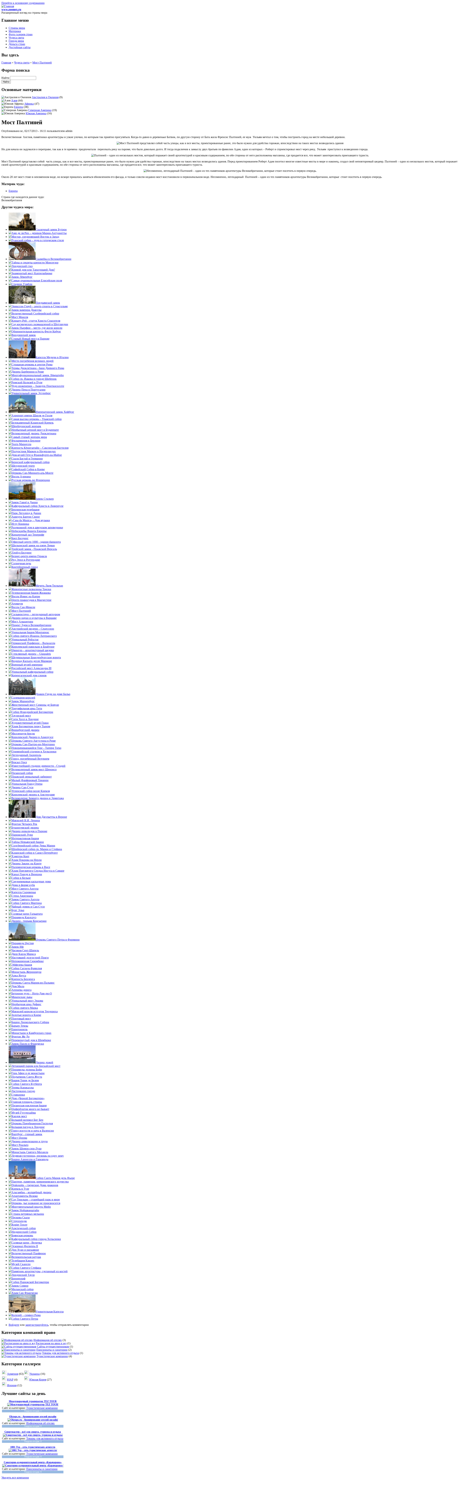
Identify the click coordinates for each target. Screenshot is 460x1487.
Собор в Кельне (21, 877)
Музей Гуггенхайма (24, 1112)
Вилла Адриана (21, 476)
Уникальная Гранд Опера (27, 783)
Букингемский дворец (25, 827)
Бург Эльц (18, 910)
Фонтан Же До (20, 1036)
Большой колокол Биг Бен (27, 1119)
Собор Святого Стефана (26, 1267)
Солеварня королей (23, 697)
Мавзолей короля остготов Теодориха (35, 1011)
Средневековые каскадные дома (31, 881)
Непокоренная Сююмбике (28, 961)
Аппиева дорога (21, 989)
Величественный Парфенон (29, 1253)
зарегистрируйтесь (36, 1324)
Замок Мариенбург (23, 701)
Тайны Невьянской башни (28, 841)
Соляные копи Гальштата (27, 913)
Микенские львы (22, 997)
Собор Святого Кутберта (27, 1083)
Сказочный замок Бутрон (51, 229)
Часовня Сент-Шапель (25, 950)
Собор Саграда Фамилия (27, 968)
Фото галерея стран (21, 34)
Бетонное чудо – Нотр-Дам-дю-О (32, 993)
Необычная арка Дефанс (26, 1004)
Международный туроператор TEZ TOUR (33, 1401)
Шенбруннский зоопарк (26, 426)
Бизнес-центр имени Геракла (29, 556)
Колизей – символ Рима (26, 1315)
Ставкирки (18, 1094)
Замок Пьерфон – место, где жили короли (37, 327)
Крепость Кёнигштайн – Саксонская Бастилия (40, 447)
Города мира (16, 40)
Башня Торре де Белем (25, 1080)
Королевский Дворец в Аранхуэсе (32, 737)
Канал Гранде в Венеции (27, 874)
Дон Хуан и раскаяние (25, 1249)
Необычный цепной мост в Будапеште (35, 429)
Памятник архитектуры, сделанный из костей (40, 1271)
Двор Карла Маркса (24, 953)
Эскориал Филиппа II (25, 1246)
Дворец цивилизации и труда (30, 1141)
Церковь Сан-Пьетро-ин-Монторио (33, 744)
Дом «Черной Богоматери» (28, 1098)
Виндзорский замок (24, 335)
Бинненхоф (18, 1278)
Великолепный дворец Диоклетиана (34, 433)
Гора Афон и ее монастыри (28, 1073)
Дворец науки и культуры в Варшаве (34, 617)
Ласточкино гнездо (23, 1091)
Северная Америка (39, 110)
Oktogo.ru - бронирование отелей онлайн (32, 1416)
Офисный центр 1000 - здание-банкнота (36, 541)
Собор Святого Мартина (27, 903)
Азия (14, 100)
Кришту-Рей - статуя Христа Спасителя (36, 320)
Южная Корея (37, 1379)
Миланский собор (23, 1289)
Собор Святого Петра (25, 1318)
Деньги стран (17, 44)
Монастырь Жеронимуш (26, 971)
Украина (34, 1373)
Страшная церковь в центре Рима (32, 364)
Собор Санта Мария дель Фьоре (55, 1178)
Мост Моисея (20, 317)
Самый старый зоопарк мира (29, 437)
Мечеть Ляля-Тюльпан (49, 585)
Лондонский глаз (22, 266)
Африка (29, 103)
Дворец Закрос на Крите (27, 863)
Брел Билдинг (20, 538)
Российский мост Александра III (31, 668)
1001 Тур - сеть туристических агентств (32, 1447)
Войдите (14, 1324)
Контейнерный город (25, 566)
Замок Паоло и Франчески (28, 1043)
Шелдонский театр (23, 465)
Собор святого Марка (25, 1007)
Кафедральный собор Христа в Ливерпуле (37, 505)
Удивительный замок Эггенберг (31, 393)
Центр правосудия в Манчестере (31, 600)
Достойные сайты (20, 47)
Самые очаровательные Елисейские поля (37, 280)
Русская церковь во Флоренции (31, 480)
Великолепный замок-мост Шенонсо (34, 769)
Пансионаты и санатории (52, 1349)
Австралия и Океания (45, 97)
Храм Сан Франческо (25, 1292)
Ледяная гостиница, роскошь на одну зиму (38, 1155)
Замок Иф (18, 946)
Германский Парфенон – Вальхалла (33, 643)
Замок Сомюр (20, 1285)
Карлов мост (19, 1116)
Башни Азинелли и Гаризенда (30, 1159)
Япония (12, 1385)
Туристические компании (52, 1356)
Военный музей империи (27, 664)
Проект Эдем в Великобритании (31, 625)
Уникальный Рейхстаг (25, 639)
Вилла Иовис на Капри (26, 596)
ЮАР (10, 1379)
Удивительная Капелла (50, 1311)
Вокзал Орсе (19, 762)
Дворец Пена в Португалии (28, 389)
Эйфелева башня (22, 964)
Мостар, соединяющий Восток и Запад (35, 236)
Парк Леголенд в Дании (26, 513)
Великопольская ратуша (26, 1256)
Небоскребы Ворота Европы (29, 531)
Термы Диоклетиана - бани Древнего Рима (38, 368)
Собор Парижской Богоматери (30, 1282)
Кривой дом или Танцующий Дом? (33, 269)
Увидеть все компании (15, 1477)
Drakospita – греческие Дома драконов (35, 1185)
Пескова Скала (21, 1217)
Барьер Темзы (20, 1025)
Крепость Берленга (23, 979)
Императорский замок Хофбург (55, 411)
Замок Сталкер (45, 498)
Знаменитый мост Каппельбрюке (32, 273)
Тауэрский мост (21, 715)
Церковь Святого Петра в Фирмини (58, 939)
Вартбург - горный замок (27, 1134)
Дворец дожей (44, 1062)
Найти (5, 77)
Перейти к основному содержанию (23, 2)
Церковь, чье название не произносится (36, 1203)
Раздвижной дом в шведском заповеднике (37, 527)
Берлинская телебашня (25, 509)
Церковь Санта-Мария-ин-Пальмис (33, 982)
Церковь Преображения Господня (32, 1123)
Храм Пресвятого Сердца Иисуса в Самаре (38, 870)
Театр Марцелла (21, 444)
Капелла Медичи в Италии (52, 357)
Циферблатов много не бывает (30, 1109)
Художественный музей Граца (30, 722)
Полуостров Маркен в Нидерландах (34, 451)
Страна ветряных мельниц (28, 1213)
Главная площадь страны (27, 1101)
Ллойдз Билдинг (22, 552)
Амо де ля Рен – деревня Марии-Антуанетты (39, 233)
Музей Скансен (21, 1264)
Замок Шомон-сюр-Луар (27, 1148)
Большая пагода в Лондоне (28, 1127)
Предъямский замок (48, 302)
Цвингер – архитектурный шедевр (33, 650)
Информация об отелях (47, 1340)
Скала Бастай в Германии (27, 458)
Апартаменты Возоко (25, 1195)
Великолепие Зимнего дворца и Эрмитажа (38, 798)
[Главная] (7, 6)
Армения (12, 1373)
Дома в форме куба (23, 885)
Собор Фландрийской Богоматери (32, 712)
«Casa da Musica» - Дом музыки (31, 520)
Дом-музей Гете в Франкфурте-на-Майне (37, 454)
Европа (18, 106)
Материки (15, 31)
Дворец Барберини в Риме (28, 371)
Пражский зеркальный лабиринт (32, 776)
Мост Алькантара (22, 621)
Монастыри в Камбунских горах (31, 1032)
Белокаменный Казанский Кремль (33, 422)
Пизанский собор (22, 773)
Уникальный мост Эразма (27, 1000)
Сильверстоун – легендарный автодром (36, 614)
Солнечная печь (21, 563)
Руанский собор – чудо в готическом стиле (38, 240)
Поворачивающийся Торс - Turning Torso (36, 747)
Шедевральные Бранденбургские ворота (36, 657)
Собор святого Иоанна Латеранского (34, 635)
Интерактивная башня (25, 838)
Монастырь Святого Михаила (30, 1152)
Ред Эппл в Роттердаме (26, 559)
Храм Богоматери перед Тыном (31, 726)
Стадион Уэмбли (22, 284)
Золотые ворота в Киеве (26, 1015)
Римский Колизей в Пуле (27, 382)
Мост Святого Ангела (25, 888)
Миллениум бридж (23, 733)
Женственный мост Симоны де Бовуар (35, 704)
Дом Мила (18, 986)
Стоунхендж (19, 1221)
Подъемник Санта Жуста (27, 1076)
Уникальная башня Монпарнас (30, 632)
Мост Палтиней (42, 62)
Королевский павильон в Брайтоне (33, 646)
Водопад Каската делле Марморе (32, 661)
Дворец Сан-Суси (22, 787)
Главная (6, 62)
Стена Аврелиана (22, 895)
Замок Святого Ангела (25, 899)
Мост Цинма (19, 1137)
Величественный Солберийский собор (35, 313)
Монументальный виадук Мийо (31, 1206)
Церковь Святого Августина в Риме (34, 740)
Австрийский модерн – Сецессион (33, 628)
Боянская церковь (22, 1235)
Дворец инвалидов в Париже (29, 831)
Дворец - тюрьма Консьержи (29, 920)
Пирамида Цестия (23, 943)
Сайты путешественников (53, 1346)
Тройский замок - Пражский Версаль (34, 549)
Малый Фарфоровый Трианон (30, 780)
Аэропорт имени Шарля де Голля (32, 415)
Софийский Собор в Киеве (28, 469)
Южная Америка (36, 113)
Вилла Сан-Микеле (23, 607)
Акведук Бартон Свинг (26, 516)
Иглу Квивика (20, 523)
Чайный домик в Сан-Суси (28, 906)
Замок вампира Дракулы (27, 309)
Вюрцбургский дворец (25, 729)
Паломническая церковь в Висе (31, 867)
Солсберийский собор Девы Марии (33, 845)
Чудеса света (16, 37)
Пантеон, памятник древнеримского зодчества (40, 1181)
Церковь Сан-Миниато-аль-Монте (32, 472)
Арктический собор (24, 1228)
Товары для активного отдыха (60, 1353)
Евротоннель (19, 1029)
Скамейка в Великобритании (53, 258)
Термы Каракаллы (23, 1087)
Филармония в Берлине (26, 440)
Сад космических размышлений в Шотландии (40, 324)
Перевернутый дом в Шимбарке (31, 1040)
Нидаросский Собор (24, 1231)
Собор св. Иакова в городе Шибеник (34, 378)
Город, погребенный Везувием (30, 758)
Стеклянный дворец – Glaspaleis (31, 653)
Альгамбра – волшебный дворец (31, 1192)
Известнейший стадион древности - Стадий (38, 765)
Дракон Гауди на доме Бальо (53, 694)
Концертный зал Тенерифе (28, 534)
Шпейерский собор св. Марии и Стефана (37, 849)
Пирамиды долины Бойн (27, 1069)
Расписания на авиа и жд (51, 1343)
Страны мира (17, 27)
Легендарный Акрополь (26, 755)
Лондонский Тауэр (23, 1274)
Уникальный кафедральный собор (32, 671)
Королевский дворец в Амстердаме (33, 794)
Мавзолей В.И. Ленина (26, 820)
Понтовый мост (21, 1018)
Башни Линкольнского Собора (30, 1022)
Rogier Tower (19, 1224)
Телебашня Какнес (23, 1260)
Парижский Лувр (22, 834)
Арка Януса (19, 975)
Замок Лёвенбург (22, 276)
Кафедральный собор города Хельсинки (36, 1239)
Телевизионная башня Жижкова (31, 592)
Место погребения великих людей (33, 360)
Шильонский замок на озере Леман (33, 545)
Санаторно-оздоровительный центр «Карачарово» (33, 1462)
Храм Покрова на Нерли (27, 859)
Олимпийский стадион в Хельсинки (34, 751)
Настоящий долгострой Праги (30, 957)
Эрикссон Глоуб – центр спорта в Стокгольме (40, 306)
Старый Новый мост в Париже (30, 338)
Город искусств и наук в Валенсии (33, 1130)
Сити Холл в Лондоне (25, 719)
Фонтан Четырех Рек (24, 824)
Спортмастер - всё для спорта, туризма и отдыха (32, 1431)
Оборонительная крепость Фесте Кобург (36, 331)
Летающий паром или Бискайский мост (36, 1066)
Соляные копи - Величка (27, 1242)
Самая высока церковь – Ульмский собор (37, 419)
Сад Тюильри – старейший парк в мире (36, 1199)
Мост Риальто (20, 1144)
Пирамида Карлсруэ (24, 917)
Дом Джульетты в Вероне (51, 816)
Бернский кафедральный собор (31, 462)
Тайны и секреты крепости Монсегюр (35, 262)
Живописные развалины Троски (31, 589)
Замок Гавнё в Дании (25, 502)
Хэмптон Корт (20, 856)
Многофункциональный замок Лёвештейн (38, 375)
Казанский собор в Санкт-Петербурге (35, 852)
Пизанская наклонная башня (29, 1105)
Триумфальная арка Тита (27, 708)
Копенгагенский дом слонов (29, 675)
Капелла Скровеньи (24, 892)
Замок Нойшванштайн (25, 1210)
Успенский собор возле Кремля (31, 791)
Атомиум (17, 603)
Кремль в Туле (20, 1188)
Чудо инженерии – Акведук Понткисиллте (38, 386)
